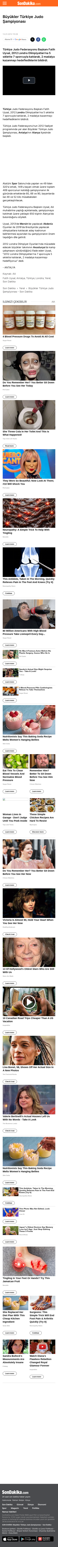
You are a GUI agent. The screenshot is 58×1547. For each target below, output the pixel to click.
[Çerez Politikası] (8, 1531)
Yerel (25, 1508)
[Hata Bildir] (13, 1533)
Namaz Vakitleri (9, 1512)
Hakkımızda (6, 1500)
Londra (20, 112)
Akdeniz (48, 223)
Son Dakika (7, 1504)
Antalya (22, 132)
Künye (27, 1500)
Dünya (31, 1504)
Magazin (15, 1508)
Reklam (15, 1500)
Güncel (20, 1504)
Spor (14, 183)
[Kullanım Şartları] (9, 1529)
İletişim (21, 1500)
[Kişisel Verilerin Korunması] (27, 1531)
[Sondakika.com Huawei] (45, 1538)
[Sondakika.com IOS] (10, 1538)
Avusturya (39, 247)
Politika (35, 1508)
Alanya (36, 132)
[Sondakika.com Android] (28, 1538)
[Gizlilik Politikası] (24, 1529)
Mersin (24, 223)
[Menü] (5, 3)
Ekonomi (42, 1504)
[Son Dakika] (29, 3)
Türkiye (7, 109)
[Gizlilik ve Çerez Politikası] (42, 1529)
